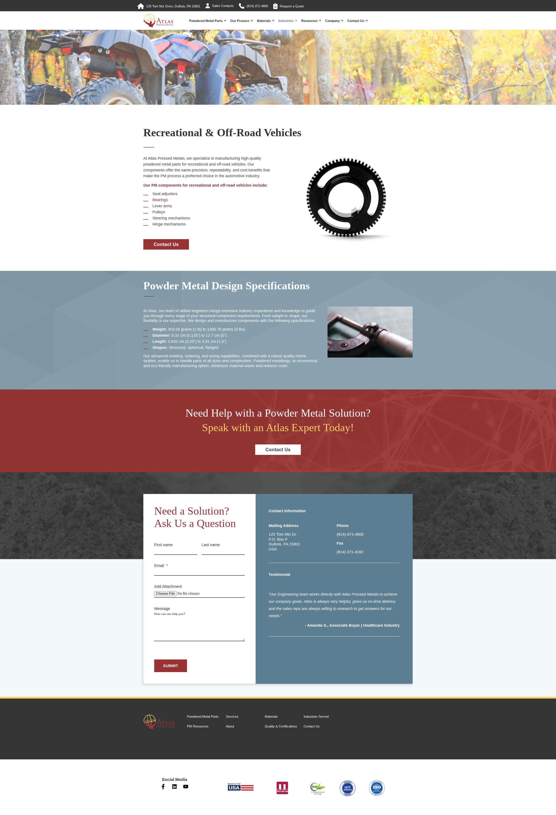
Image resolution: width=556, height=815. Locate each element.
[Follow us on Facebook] (163, 786)
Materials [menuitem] (264, 20)
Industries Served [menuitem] (316, 716)
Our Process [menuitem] (239, 20)
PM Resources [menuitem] (197, 726)
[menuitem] (168, 6)
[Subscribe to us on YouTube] (185, 786)
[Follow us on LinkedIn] (174, 786)
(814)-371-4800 (350, 534)
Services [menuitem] (232, 716)
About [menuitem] (230, 726)
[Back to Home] (158, 25)
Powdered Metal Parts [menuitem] (206, 20)
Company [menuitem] (332, 20)
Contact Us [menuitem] (355, 20)
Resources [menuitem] (309, 20)
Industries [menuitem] (286, 20)
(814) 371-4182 (350, 552)
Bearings (160, 200)
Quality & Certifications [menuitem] (281, 726)
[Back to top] (8, 806)
